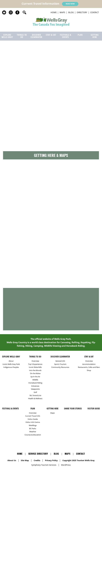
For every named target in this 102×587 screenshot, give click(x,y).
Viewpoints (35, 389)
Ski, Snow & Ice (35, 395)
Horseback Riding (35, 383)
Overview (35, 361)
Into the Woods (35, 370)
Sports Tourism (60, 364)
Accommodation (12, 80)
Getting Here (95, 36)
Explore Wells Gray (7, 36)
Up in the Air (35, 377)
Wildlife (35, 380)
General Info (60, 361)
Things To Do (22, 36)
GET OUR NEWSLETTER (51, 277)
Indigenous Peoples (11, 367)
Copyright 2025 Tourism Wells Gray (78, 460)
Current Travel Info (32, 416)
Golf (35, 392)
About (11, 361)
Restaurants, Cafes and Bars (89, 367)
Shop (89, 370)
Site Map (25, 460)
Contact (94, 12)
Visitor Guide (33, 419)
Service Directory (51, 49)
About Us (11, 460)
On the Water (35, 373)
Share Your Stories (51, 284)
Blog (71, 12)
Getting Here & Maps (51, 155)
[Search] (24, 12)
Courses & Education (33, 435)
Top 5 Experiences (35, 364)
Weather (32, 432)
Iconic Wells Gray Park (11, 364)
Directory (82, 12)
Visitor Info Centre (33, 422)
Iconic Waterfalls (35, 367)
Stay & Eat (51, 34)
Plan (80, 34)
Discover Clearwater (36, 36)
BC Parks (32, 428)
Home (54, 12)
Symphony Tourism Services (43, 465)
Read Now (70, 4)
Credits (37, 460)
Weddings (33, 425)
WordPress (66, 465)
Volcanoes (35, 386)
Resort (25, 80)
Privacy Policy (51, 460)
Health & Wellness (35, 398)
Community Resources (60, 367)
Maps (62, 12)
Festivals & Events (65, 36)
